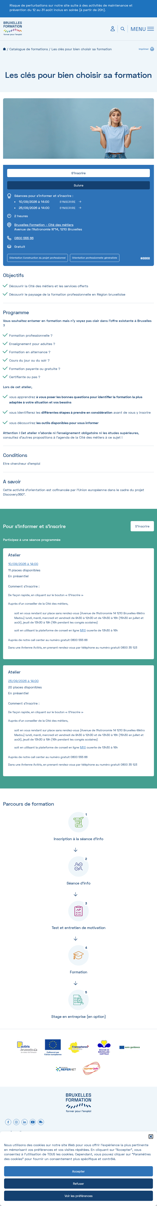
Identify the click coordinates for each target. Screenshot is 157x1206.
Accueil (4, 49)
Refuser (78, 1183)
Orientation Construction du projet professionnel (37, 257)
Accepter (78, 1171)
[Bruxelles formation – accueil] (12, 35)
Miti (83, 630)
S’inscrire (68, 201)
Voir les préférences (79, 1196)
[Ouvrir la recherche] (123, 28)
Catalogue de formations (28, 49)
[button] (151, 1137)
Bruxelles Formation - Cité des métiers (43, 225)
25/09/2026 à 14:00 (23, 681)
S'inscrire (142, 526)
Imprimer (144, 48)
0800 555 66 (24, 238)
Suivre (78, 185)
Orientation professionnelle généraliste (94, 257)
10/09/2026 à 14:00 (23, 564)
